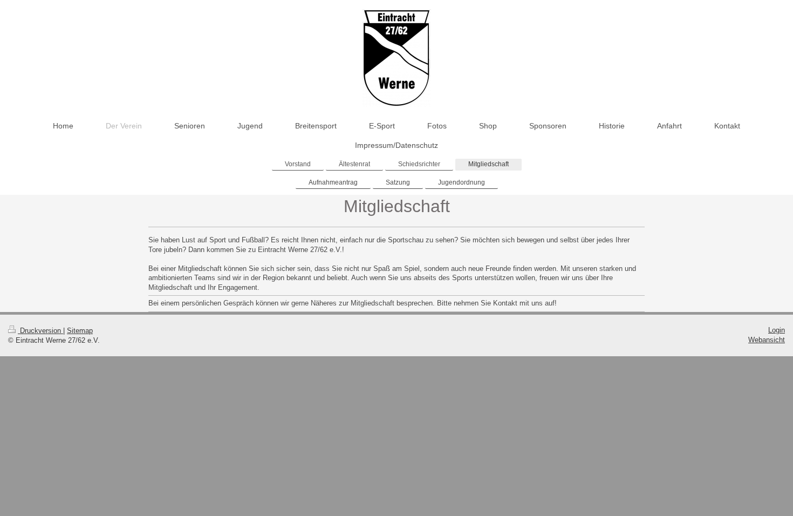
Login (776, 330)
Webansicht (766, 340)
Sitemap (80, 331)
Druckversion (40, 331)
